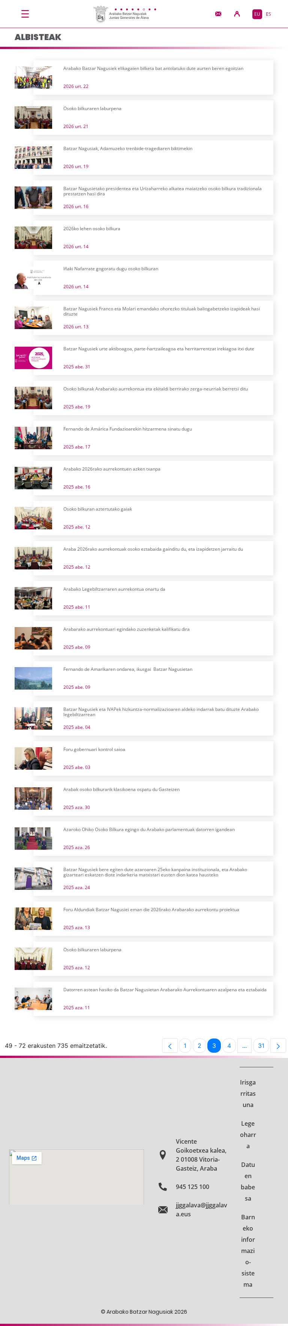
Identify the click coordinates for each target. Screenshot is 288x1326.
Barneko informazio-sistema (248, 1251)
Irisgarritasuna (248, 1093)
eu (257, 14)
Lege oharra (248, 1134)
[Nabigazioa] (25, 13)
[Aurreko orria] (170, 1045)
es (268, 14)
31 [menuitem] (263, 1047)
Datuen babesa (248, 1181)
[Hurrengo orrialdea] (278, 1045)
